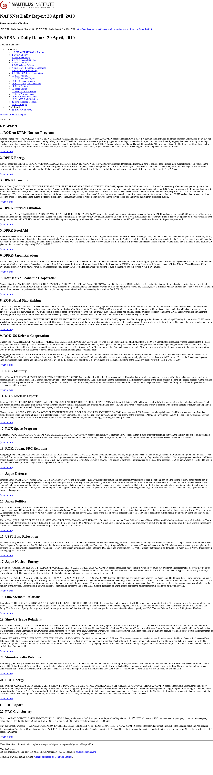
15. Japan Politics (20, 89)
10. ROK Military (20, 75)
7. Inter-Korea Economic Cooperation (29, 68)
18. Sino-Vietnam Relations (24, 96)
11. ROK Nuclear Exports (24, 78)
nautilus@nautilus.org (86, 752)
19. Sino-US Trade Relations (25, 99)
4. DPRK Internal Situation (24, 60)
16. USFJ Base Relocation (24, 91)
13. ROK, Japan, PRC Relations (26, 83)
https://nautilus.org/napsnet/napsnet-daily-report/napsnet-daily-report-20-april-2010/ (114, 29)
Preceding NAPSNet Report (13, 114)
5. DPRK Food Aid (21, 62)
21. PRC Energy (19, 104)
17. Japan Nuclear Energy (23, 94)
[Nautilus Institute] (106, 5)
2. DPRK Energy (20, 55)
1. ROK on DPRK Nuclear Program (28, 52)
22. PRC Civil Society (22, 109)
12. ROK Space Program (23, 81)
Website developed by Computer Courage (53, 757)
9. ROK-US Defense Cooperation (27, 73)
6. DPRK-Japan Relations (23, 65)
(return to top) (6, 151)
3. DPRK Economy (21, 57)
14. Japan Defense (20, 86)
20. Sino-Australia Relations (24, 102)
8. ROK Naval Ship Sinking (25, 70)
